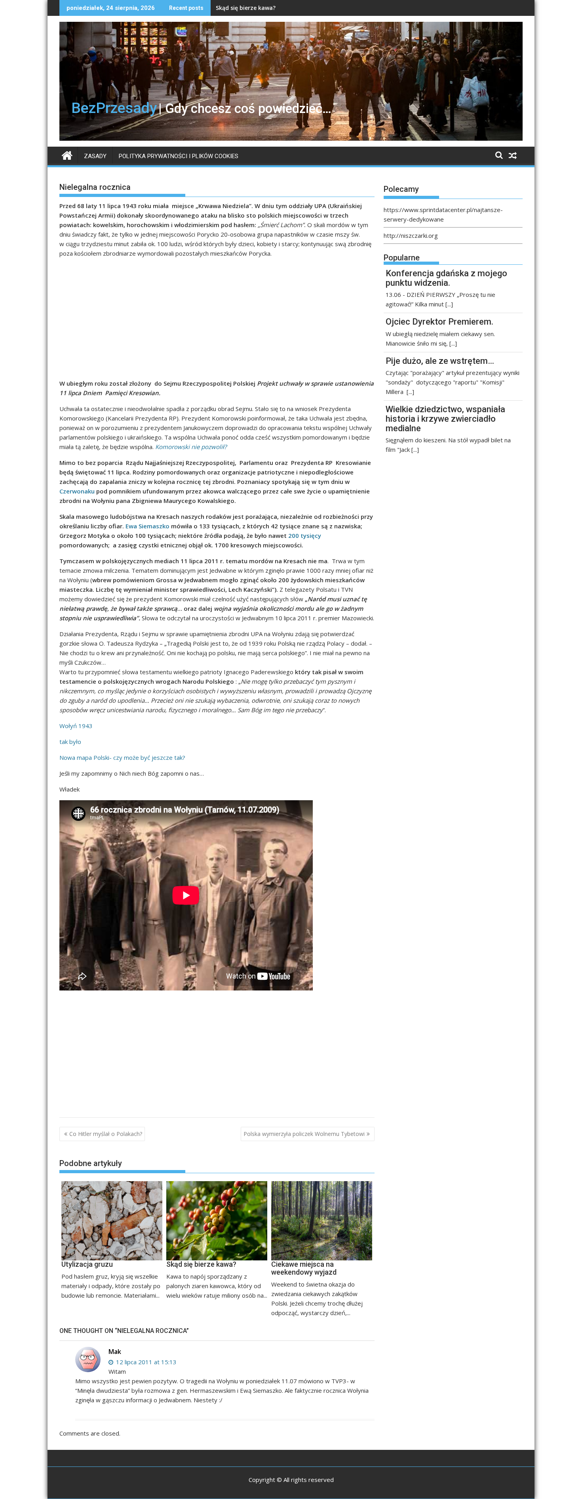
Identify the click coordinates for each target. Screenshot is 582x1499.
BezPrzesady (114, 108)
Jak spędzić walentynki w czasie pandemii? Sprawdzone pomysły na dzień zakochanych (337, 7)
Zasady (95, 156)
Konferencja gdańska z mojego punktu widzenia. (446, 278)
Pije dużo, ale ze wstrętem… (440, 361)
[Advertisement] (217, 319)
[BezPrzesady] (67, 154)
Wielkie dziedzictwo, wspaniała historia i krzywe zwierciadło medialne (445, 418)
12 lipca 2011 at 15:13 (145, 1362)
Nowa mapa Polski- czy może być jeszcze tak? (122, 757)
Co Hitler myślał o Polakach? (105, 1134)
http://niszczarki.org (411, 235)
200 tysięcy (304, 535)
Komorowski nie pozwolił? (190, 447)
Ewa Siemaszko (148, 526)
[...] (449, 304)
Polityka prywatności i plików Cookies (178, 156)
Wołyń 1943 (76, 726)
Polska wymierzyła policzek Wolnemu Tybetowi (304, 1134)
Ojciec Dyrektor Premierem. (439, 322)
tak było (70, 742)
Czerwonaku (77, 491)
